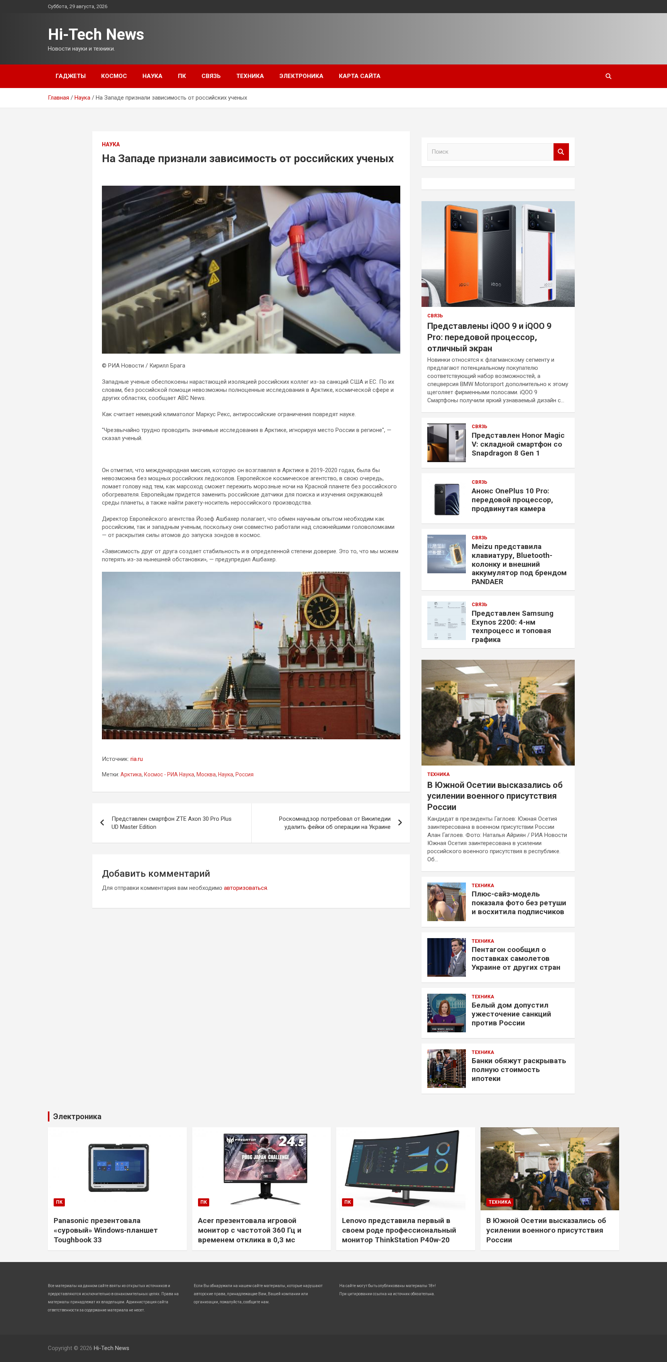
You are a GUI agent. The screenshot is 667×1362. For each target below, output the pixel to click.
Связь (211, 76)
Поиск (561, 152)
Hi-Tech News (96, 34)
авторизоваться (245, 887)
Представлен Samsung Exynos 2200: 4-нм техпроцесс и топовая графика (513, 626)
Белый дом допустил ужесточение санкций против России (511, 1014)
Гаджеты (71, 76)
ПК (182, 76)
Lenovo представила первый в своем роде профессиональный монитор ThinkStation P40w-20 (399, 1230)
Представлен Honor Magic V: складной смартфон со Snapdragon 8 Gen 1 (518, 444)
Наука (152, 76)
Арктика (131, 774)
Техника (250, 76)
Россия (244, 774)
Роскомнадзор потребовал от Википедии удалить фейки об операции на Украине (335, 822)
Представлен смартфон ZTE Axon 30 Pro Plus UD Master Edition (172, 822)
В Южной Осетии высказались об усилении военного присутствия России (495, 796)
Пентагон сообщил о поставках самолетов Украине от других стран (516, 958)
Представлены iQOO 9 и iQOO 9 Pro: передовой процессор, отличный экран (489, 337)
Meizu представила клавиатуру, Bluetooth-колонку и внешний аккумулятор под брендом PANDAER (519, 564)
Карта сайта (360, 76)
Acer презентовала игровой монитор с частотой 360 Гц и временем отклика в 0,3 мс (249, 1230)
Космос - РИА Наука (169, 774)
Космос (114, 76)
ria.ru (136, 759)
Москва (206, 774)
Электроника (301, 76)
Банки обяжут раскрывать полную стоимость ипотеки (519, 1069)
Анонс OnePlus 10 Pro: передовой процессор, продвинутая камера (512, 499)
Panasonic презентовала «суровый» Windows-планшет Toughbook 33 (106, 1230)
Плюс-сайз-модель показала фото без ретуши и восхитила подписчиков (519, 902)
